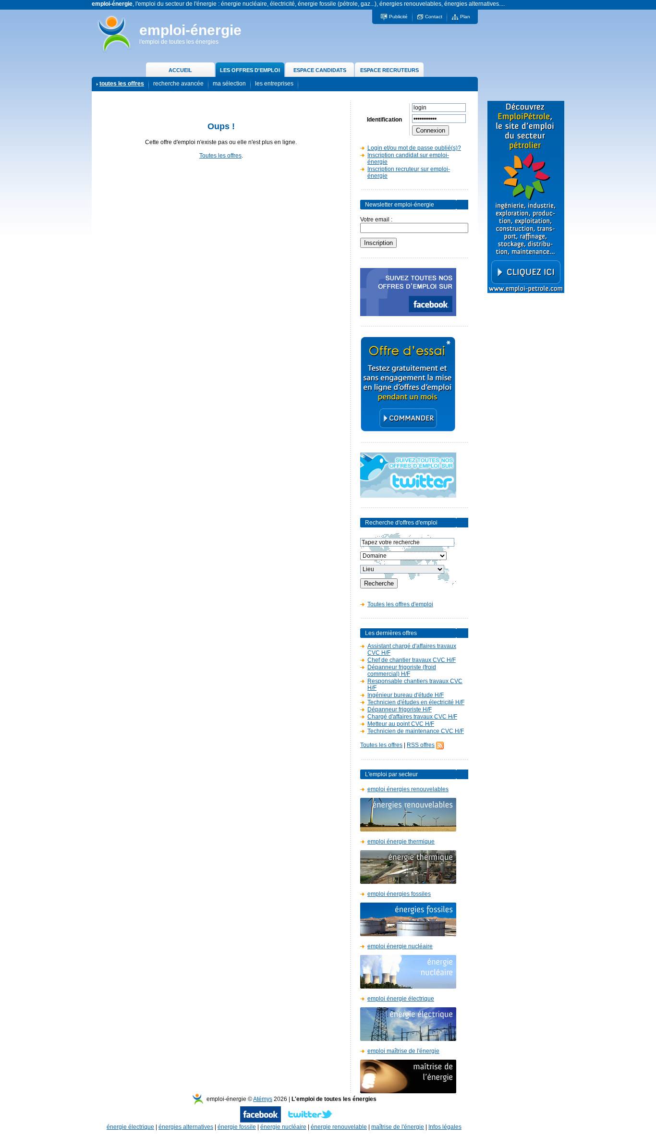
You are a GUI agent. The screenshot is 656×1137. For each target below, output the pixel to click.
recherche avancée (178, 83)
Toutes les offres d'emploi (400, 604)
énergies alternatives (185, 1127)
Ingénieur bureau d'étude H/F (405, 695)
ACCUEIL (180, 70)
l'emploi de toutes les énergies (179, 41)
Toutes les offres (220, 155)
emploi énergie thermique (401, 841)
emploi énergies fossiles (399, 894)
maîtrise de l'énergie (397, 1127)
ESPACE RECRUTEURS (389, 70)
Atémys (262, 1099)
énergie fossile (237, 1127)
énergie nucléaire (283, 1127)
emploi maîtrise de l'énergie (403, 1051)
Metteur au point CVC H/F (400, 724)
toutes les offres (121, 83)
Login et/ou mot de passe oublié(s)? (414, 148)
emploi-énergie (190, 30)
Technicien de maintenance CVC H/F (415, 731)
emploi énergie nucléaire (400, 946)
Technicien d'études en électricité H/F (415, 702)
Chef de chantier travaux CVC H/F (411, 660)
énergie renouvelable (339, 1127)
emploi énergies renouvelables (408, 789)
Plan (465, 16)
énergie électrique (130, 1127)
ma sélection (229, 83)
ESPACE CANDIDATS (319, 70)
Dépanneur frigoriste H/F (399, 709)
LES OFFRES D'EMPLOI (250, 70)
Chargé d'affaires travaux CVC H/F (412, 716)
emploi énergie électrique (400, 998)
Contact (433, 16)
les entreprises (274, 83)
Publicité (398, 16)
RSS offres (421, 745)
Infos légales (445, 1127)
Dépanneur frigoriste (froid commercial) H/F (401, 670)
